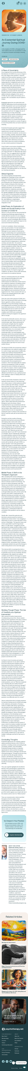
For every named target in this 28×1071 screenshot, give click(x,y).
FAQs (16, 1042)
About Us (17, 1036)
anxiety (7, 305)
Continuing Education (7, 1045)
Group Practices (6, 1052)
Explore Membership (16, 835)
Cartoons (17, 1051)
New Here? (4, 1036)
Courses (4, 1040)
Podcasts (17, 1053)
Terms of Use (14, 1068)
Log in (21, 3)
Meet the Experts (19, 1038)
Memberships (5, 1038)
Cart (17, 3)
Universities (5, 1054)
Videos (3, 1042)
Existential (4, 102)
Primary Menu (24, 3)
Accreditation (18, 1040)
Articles (16, 1048)
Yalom (17, 111)
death (19, 256)
